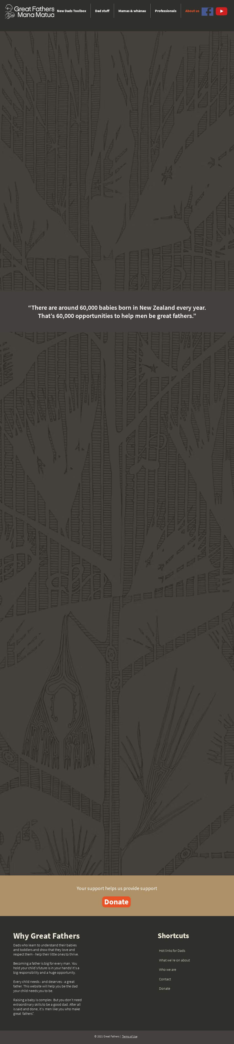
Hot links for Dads (172, 950)
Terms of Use (129, 1036)
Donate (164, 988)
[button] (102, 11)
